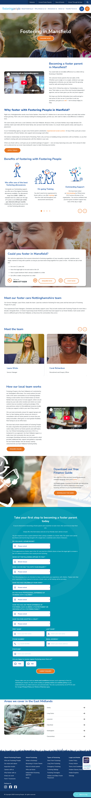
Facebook (11, 787)
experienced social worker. (56, 131)
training (51, 195)
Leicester (50, 719)
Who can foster (30, 770)
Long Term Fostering (53, 764)
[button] (41, 211)
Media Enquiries (74, 773)
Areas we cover (9, 776)
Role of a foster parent (33, 767)
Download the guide (65, 493)
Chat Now (71, 281)
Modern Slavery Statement (77, 770)
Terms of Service (40, 687)
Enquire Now (45, 38)
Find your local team (81, 8)
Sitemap (71, 776)
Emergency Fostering (53, 767)
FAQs (27, 778)
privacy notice (49, 683)
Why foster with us (10, 773)
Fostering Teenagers (53, 773)
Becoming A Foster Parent (34, 764)
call (65, 101)
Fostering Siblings (52, 770)
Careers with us (9, 770)
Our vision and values (10, 764)
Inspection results (9, 767)
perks (75, 480)
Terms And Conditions (75, 767)
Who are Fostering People (12, 761)
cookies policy (62, 683)
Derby (49, 708)
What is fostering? (31, 761)
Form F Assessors (10, 779)
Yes (19, 664)
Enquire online (16, 449)
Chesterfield (50, 736)
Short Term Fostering (53, 761)
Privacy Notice (73, 764)
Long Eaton (50, 713)
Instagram (6, 787)
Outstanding (70, 193)
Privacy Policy (27, 687)
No (32, 664)
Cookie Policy (73, 761)
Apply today (12, 150)
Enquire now (87, 8)
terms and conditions (42, 681)
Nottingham (50, 731)
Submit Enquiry (45, 671)
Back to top (83, 795)
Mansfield (50, 725)
